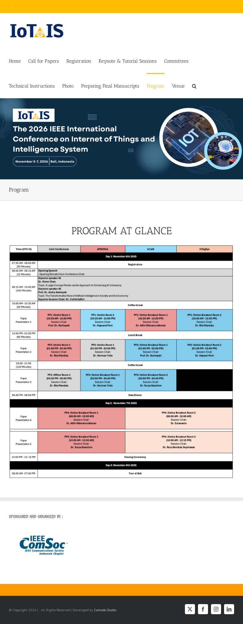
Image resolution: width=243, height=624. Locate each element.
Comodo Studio (105, 610)
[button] (194, 85)
